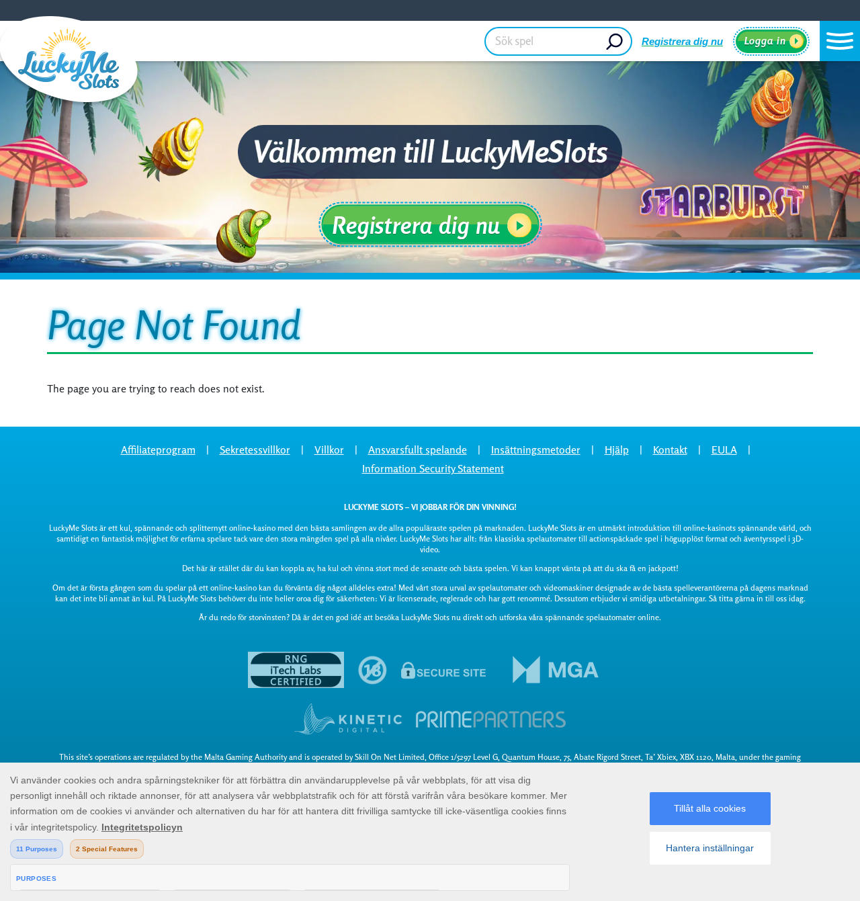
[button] (840, 41)
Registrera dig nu (682, 41)
